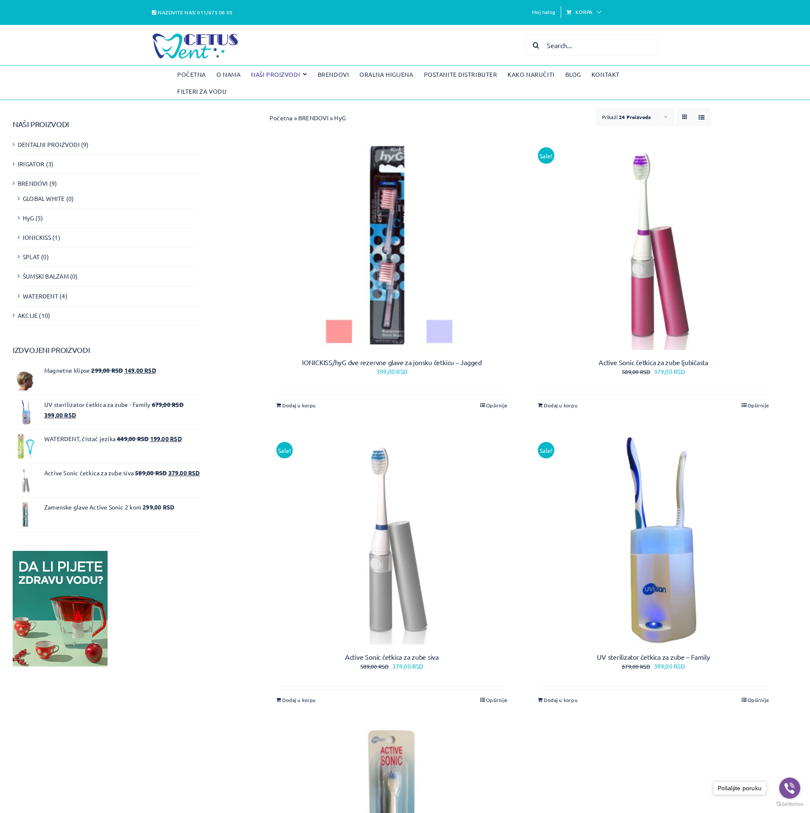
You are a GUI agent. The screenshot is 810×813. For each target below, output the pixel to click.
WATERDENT (40, 296)
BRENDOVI (313, 118)
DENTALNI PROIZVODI (49, 144)
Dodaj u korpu (299, 405)
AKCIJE (28, 315)
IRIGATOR (31, 164)
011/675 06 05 (214, 12)
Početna (281, 118)
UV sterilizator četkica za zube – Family (653, 657)
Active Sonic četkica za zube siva (392, 657)
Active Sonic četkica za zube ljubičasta (653, 362)
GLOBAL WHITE (44, 198)
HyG (28, 218)
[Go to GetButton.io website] (789, 804)
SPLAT (31, 256)
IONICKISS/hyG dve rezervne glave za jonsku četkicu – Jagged (392, 362)
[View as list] (702, 117)
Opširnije (497, 405)
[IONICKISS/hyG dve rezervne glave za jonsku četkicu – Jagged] (392, 244)
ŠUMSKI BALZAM (46, 276)
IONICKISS (37, 237)
